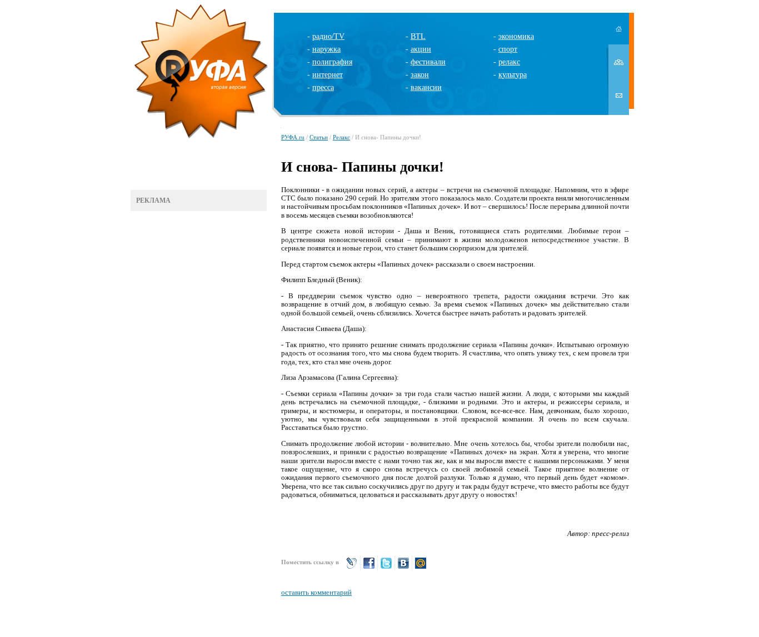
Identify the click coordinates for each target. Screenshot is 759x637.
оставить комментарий (316, 592)
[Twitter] (386, 568)
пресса (323, 87)
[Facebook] (369, 568)
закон (420, 75)
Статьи (318, 137)
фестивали (428, 62)
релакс (509, 62)
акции (421, 49)
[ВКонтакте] (403, 568)
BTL (418, 36)
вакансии (426, 87)
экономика (516, 36)
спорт (507, 49)
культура (512, 75)
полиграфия (332, 62)
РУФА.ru (292, 137)
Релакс (341, 137)
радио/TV (328, 36)
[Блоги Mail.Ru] (420, 568)
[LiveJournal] (351, 568)
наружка (326, 49)
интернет (327, 75)
